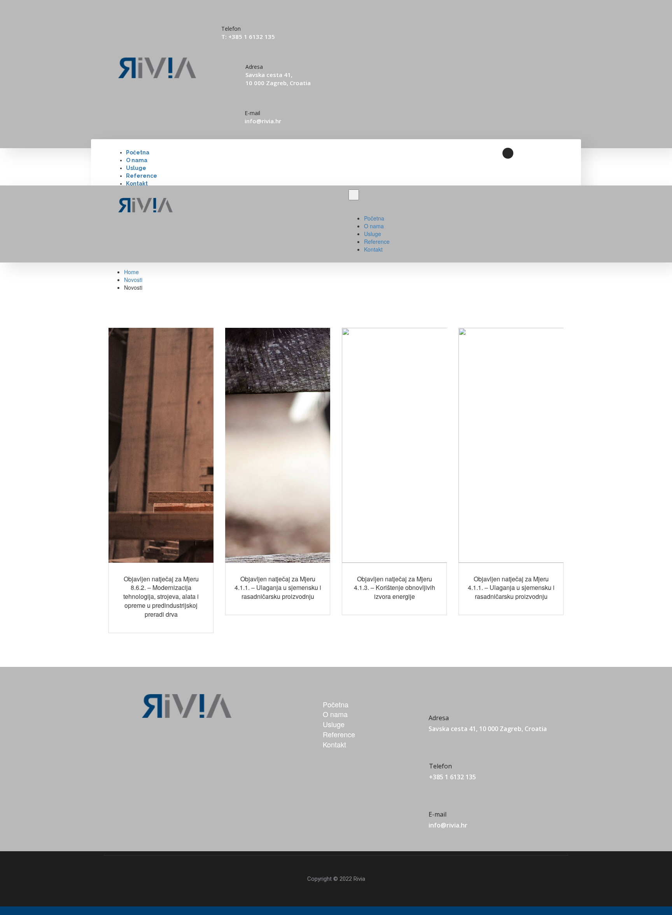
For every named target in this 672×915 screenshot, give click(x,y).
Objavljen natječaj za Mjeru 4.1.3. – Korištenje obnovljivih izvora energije (394, 587)
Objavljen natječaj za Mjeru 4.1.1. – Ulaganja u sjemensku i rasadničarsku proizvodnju (277, 587)
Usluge (136, 168)
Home (131, 272)
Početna (137, 152)
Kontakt (137, 183)
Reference (141, 176)
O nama (136, 160)
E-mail (252, 113)
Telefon (440, 766)
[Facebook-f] (507, 153)
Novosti (133, 279)
